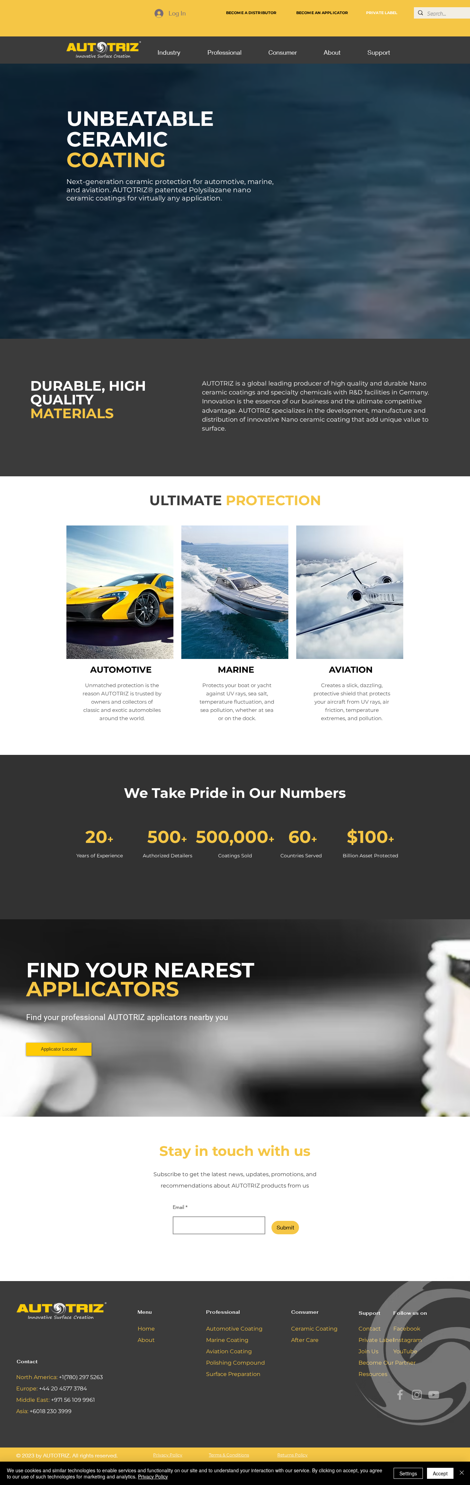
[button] (169, 49)
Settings (408, 1473)
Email (178, 1207)
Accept (440, 1473)
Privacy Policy (153, 1476)
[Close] (462, 1473)
